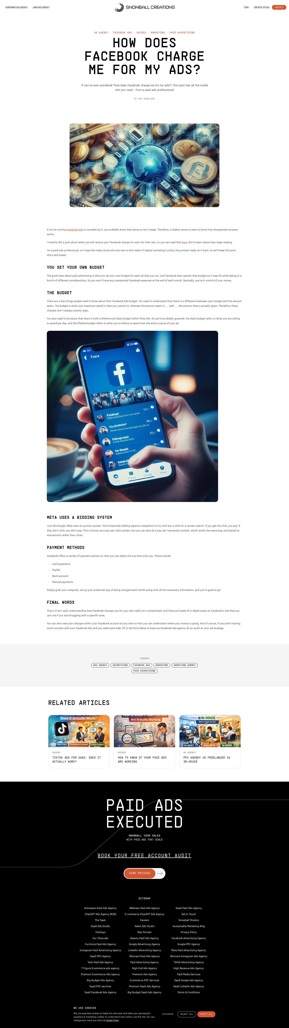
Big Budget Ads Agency (100, 980)
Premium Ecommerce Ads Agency (100, 974)
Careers (144, 920)
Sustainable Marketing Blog (189, 926)
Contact (279, 7)
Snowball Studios (189, 920)
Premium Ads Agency (144, 974)
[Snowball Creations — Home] (144, 7)
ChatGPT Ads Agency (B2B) (100, 914)
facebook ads (122, 33)
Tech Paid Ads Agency (100, 962)
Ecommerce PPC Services (144, 980)
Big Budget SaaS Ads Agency (145, 992)
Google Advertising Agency (144, 944)
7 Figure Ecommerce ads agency (100, 968)
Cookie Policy (112, 1020)
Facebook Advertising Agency (189, 938)
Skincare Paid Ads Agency (144, 956)
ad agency (101, 33)
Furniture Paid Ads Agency (100, 944)
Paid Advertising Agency (144, 962)
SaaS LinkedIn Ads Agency (188, 986)
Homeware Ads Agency (16, 7)
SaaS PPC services (100, 986)
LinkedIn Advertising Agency (144, 950)
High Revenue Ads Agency (189, 968)
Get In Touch (188, 914)
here (184, 242)
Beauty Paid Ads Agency (144, 938)
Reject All (186, 1014)
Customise (168, 1014)
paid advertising (182, 33)
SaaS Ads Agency (41, 7)
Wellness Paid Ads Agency (144, 907)
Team (246, 7)
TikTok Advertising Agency (189, 962)
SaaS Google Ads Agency (188, 980)
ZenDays (100, 932)
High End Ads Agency (144, 968)
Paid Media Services (188, 974)
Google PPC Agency (188, 944)
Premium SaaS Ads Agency (144, 986)
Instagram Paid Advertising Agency (100, 950)
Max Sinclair (144, 932)
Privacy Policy (189, 932)
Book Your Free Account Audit (144, 856)
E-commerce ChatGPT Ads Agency (144, 914)
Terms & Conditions (188, 992)
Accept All (206, 1014)
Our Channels (100, 938)
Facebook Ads (75, 229)
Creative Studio (261, 7)
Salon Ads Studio (144, 926)
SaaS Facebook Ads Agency (100, 992)
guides (141, 33)
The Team (100, 920)
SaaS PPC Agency (100, 956)
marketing (158, 33)
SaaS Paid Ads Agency (189, 907)
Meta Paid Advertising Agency (188, 950)
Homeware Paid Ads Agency (100, 907)
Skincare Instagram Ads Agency (188, 956)
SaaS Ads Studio (100, 926)
